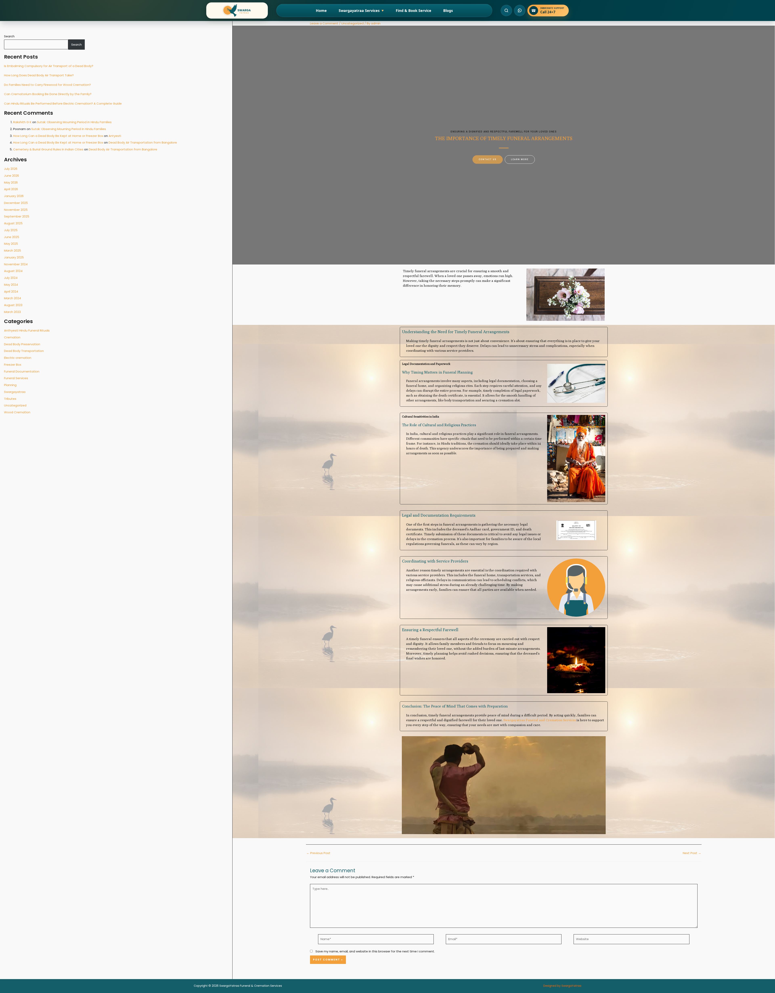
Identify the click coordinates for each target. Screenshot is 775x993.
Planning (10, 385)
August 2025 (13, 223)
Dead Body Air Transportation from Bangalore (143, 142)
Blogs (448, 10)
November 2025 (16, 210)
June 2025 (11, 237)
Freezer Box (12, 364)
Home (321, 10)
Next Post (692, 852)
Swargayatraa (14, 392)
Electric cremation (17, 358)
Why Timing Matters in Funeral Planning (437, 372)
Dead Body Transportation (24, 351)
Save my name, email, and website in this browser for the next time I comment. (375, 951)
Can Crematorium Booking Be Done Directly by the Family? (47, 94)
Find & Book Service (413, 10)
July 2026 (10, 169)
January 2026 (14, 196)
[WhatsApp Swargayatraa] (519, 10)
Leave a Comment (324, 23)
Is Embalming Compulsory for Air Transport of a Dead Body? (48, 66)
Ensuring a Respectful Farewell (430, 629)
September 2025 (16, 216)
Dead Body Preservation (22, 344)
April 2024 (11, 291)
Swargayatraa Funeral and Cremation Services (539, 720)
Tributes (10, 399)
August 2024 (13, 271)
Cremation (12, 337)
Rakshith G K (22, 122)
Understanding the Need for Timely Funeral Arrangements (455, 331)
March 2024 (12, 298)
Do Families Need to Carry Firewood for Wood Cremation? (47, 85)
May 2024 (11, 284)
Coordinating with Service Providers (435, 561)
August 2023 (13, 305)
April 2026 (11, 189)
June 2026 (11, 175)
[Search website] (506, 10)
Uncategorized (15, 405)
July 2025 (11, 230)
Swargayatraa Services (361, 10)
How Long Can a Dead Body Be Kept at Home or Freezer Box (58, 136)
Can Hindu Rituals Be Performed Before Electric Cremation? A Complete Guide (63, 103)
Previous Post (318, 852)
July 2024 (11, 278)
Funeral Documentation (21, 371)
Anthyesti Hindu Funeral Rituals (27, 330)
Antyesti (115, 136)
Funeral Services (16, 378)
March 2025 (12, 250)
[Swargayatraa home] (237, 10)
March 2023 (12, 312)
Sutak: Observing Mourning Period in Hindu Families (74, 122)
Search (9, 36)
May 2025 (11, 243)
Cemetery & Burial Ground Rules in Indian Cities (48, 149)
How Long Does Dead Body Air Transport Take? (39, 75)
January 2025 (14, 257)
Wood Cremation (17, 412)
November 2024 (16, 264)
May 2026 (11, 182)
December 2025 (16, 203)
